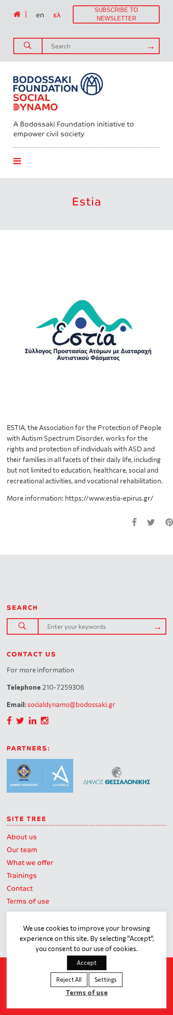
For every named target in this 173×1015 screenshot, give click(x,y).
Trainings (22, 875)
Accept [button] (87, 962)
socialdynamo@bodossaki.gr (71, 704)
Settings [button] (105, 979)
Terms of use (28, 901)
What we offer (30, 862)
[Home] (16, 14)
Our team (22, 849)
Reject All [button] (69, 979)
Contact (20, 888)
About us (22, 837)
